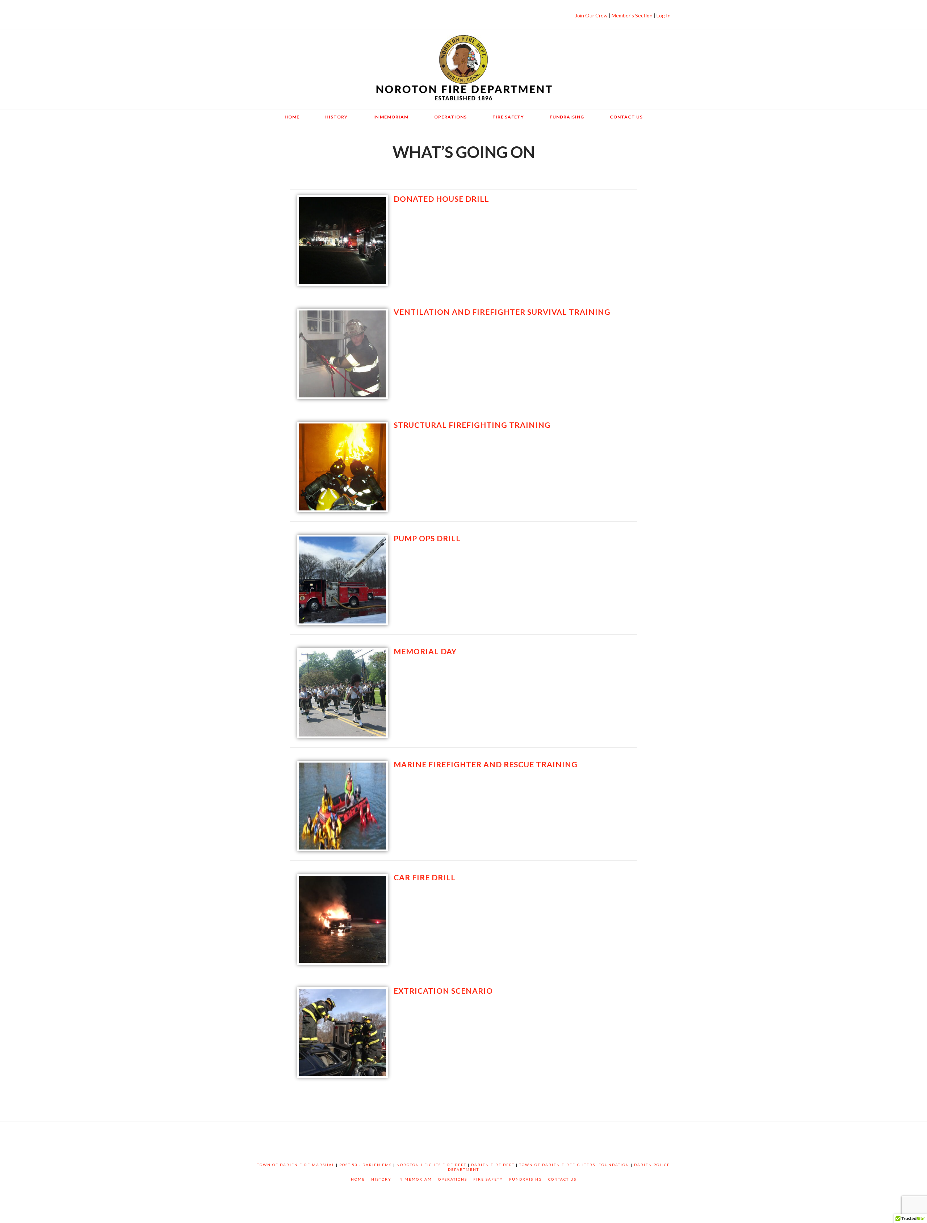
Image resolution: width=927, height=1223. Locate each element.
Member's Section (633, 15)
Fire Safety (488, 1179)
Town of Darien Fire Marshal (296, 1165)
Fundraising (525, 1179)
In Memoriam (415, 1179)
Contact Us (562, 1179)
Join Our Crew (591, 15)
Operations (452, 1179)
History (381, 1179)
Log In (663, 15)
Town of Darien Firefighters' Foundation (574, 1165)
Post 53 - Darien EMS (365, 1165)
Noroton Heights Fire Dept (431, 1165)
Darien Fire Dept (493, 1165)
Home (358, 1179)
